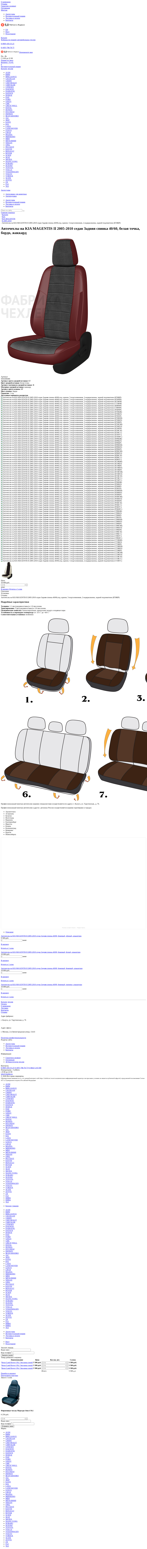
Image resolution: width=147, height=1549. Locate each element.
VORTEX (9, 176)
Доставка (4, 1008)
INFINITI (9, 114)
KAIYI (8, 122)
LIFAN (8, 132)
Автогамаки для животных (16, 194)
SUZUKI (9, 166)
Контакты (9, 20)
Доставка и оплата (13, 18)
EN (7, 30)
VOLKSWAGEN (12, 172)
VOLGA (9, 170)
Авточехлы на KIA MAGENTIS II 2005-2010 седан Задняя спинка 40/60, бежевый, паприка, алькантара (41, 985)
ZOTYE (9, 180)
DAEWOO (10, 89)
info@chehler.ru (7, 1074)
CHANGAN (10, 79)
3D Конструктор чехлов (15, 1062)
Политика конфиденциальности (13, 1038)
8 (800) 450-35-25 (7, 44)
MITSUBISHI (11, 141)
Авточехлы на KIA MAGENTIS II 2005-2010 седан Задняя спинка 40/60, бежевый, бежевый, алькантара (41, 968)
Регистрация (10, 34)
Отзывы (4, 4)
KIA (7, 124)
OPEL (8, 145)
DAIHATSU (10, 91)
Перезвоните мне (26, 52)
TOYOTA (9, 168)
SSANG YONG (12, 161)
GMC (8, 104)
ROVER (9, 153)
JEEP (8, 120)
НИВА (8, 1198)
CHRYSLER (10, 85)
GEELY (8, 101)
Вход (7, 32)
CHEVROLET (11, 83)
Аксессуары (10, 14)
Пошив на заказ (7, 60)
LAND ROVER (12, 128)
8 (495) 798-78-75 (7, 48)
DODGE (9, 95)
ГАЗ (7, 184)
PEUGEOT (10, 147)
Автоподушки (11, 196)
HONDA (9, 110)
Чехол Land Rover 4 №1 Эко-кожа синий (17, 1362)
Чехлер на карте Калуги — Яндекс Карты (73, 927)
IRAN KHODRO (12, 116)
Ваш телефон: (7, 1353)
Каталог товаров (12, 1206)
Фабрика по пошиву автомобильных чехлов (18, 40)
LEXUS (9, 130)
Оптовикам (5, 8)
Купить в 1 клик (15, 589)
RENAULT (10, 151)
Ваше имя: (5, 1350)
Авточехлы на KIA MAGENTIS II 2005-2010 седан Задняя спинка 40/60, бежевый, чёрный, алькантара (41, 936)
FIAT (7, 97)
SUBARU (9, 164)
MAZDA (9, 135)
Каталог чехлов (7, 69)
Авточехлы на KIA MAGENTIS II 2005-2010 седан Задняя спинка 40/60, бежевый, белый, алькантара (40, 952)
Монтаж (4, 10)
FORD (8, 99)
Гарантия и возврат (8, 6)
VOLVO (9, 174)
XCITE (8, 178)
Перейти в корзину (8, 1373)
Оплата (4, 1004)
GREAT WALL (11, 106)
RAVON (9, 149)
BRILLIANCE (11, 77)
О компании (6, 2)
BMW (8, 75)
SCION (8, 155)
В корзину (5, 944)
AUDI (8, 73)
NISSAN (9, 143)
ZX (7, 182)
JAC (7, 118)
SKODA (9, 159)
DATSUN (9, 93)
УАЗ (7, 186)
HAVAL (9, 108)
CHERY (9, 81)
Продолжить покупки (9, 1375)
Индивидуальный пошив (15, 16)
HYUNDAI (10, 112)
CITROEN (10, 87)
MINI (8, 139)
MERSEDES (10, 137)
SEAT (8, 157)
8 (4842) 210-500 (34, 1068)
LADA (8, 126)
